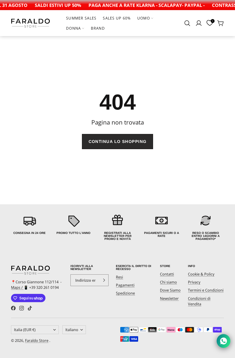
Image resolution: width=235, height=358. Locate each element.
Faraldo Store (36, 340)
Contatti (167, 274)
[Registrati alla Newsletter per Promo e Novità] (117, 227)
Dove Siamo (170, 290)
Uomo (143, 18)
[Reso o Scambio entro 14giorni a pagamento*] (205, 227)
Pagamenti (125, 285)
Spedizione (125, 293)
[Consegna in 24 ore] (29, 227)
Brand (98, 28)
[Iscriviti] (104, 280)
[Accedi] (198, 23)
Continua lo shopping (118, 141)
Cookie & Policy (201, 274)
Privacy (194, 282)
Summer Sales (81, 18)
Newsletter (169, 298)
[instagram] (21, 308)
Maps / (17, 287)
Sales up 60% (117, 18)
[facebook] (13, 308)
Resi (119, 277)
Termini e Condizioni (206, 290)
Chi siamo (168, 282)
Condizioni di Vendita (199, 301)
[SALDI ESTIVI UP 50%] (56, 5)
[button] (187, 23)
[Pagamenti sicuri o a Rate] (161, 227)
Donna (73, 28)
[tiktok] (30, 308)
